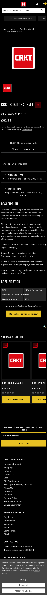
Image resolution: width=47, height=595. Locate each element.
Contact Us (9, 474)
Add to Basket (16, 399)
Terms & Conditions (13, 501)
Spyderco (8, 517)
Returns (7, 471)
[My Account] (37, 4)
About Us (8, 488)
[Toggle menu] (3, 3)
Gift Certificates (11, 481)
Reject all (23, 585)
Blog (6, 477)
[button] (23, 313)
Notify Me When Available (23, 143)
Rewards (8, 491)
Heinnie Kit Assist (12, 464)
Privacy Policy (10, 498)
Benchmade (9, 520)
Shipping (8, 467)
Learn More (27, 129)
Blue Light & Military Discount (18, 484)
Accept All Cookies (24, 590)
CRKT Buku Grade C (12, 383)
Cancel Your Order (12, 504)
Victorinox (9, 524)
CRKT (6, 534)
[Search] (42, 10)
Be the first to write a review (23, 314)
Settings (23, 579)
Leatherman (10, 530)
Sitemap (8, 494)
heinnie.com (9, 239)
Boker (6, 527)
